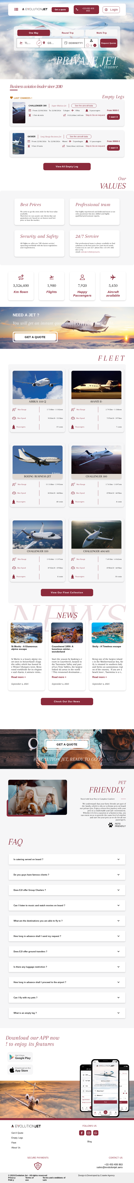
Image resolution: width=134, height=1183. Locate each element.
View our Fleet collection (67, 592)
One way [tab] (33, 33)
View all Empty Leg (67, 166)
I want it (113, 117)
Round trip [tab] (68, 33)
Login (114, 9)
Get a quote (60, 9)
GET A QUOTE (35, 337)
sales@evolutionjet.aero (110, 1167)
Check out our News (67, 701)
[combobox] (30, 43)
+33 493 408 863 (88, 9)
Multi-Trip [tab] (102, 33)
